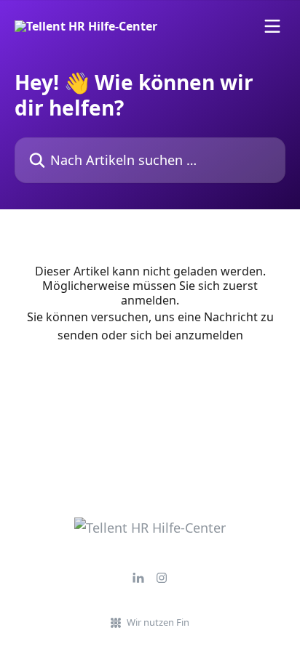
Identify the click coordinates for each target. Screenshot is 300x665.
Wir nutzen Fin (158, 622)
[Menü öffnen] (272, 26)
